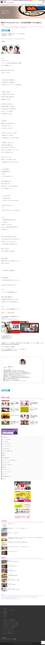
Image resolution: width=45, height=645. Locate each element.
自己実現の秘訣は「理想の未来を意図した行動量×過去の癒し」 (18, 542)
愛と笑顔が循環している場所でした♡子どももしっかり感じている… (14, 422)
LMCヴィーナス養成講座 (7, 632)
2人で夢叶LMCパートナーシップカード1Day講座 (11, 625)
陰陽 (12, 598)
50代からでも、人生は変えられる (13, 532)
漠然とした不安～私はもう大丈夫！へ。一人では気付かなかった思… (14, 410)
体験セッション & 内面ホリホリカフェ (9, 633)
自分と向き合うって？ (11, 523)
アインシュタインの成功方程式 (6, 598)
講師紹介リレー (4, 467)
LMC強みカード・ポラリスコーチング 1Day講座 (11, 622)
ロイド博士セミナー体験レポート (7, 464)
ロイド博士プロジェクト (5, 462)
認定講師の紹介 (6, 612)
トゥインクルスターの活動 (6, 439)
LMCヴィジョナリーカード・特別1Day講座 (10, 626)
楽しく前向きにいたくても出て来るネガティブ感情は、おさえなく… (34, 422)
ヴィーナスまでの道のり (5, 448)
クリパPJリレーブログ (5, 469)
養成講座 (3, 455)
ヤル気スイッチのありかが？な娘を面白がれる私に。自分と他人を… (33, 416)
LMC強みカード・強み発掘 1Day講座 (9, 620)
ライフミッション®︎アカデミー (8, 629)
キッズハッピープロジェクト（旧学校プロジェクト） (10, 460)
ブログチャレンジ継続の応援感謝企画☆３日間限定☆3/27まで (14, 403)
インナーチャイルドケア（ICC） (7, 446)
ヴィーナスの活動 (5, 441)
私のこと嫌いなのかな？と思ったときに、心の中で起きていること (18, 546)
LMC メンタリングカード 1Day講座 (9, 619)
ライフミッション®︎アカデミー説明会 (9, 630)
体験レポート (4, 453)
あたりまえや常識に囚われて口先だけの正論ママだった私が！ (34, 403)
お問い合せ (5, 615)
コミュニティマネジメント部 (6, 471)
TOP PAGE (5, 608)
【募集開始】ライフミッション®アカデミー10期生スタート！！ (18, 528)
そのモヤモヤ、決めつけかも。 (13, 551)
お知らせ (3, 478)
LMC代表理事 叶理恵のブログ (6, 476)
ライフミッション (16, 598)
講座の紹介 (5, 611)
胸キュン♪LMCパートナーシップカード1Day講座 (11, 623)
